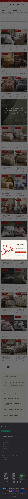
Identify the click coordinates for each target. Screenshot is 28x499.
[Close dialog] (26, 240)
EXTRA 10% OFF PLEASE (20, 252)
